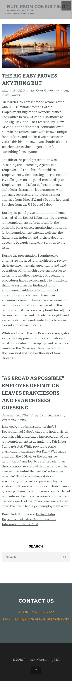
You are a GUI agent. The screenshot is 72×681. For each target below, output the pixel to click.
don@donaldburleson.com (42, 619)
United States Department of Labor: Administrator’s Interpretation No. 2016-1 (29, 519)
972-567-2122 (43, 612)
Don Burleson (47, 91)
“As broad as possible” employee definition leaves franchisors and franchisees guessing (33, 393)
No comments (14, 420)
